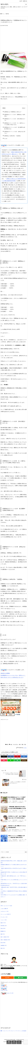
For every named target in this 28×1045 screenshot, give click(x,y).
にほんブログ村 (4, 986)
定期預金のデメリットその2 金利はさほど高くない (14, 132)
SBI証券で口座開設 (5, 673)
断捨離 (3, 931)
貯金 (8, 13)
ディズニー (4, 917)
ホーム (3, 13)
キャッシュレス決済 (6, 914)
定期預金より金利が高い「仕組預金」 (12, 135)
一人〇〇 (4, 919)
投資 (3, 928)
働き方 (3, 922)
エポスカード (4, 911)
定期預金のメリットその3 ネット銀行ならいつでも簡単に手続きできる (14, 123)
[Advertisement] (12, 39)
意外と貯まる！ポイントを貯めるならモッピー (12, 677)
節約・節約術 (5, 936)
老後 (22, 744)
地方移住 (4, 925)
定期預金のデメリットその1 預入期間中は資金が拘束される (14, 128)
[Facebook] (10, 756)
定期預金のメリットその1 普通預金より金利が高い (14, 115)
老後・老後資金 (5, 939)
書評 (3, 934)
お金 (11, 744)
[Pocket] (4, 760)
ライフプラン (15, 744)
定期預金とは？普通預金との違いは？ (12, 111)
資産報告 (4, 945)
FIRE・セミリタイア (6, 905)
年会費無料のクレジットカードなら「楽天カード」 (13, 675)
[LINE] (10, 760)
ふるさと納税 (4, 908)
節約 (20, 744)
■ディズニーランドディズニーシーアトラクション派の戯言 (13, 1030)
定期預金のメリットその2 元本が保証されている (14, 119)
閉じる (24, 108)
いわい (25, 747)
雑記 (3, 948)
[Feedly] (17, 760)
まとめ (5, 138)
